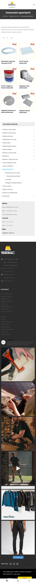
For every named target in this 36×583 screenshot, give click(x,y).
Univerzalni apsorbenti (13, 176)
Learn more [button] (16, 574)
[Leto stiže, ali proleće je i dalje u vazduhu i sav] (18, 399)
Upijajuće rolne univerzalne (24, 87)
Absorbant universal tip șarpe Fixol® (8, 62)
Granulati (8, 179)
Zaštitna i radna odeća (9, 129)
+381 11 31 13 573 (8, 271)
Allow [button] (24, 578)
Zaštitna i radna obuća (9, 133)
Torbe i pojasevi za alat (9, 163)
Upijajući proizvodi (14, 16)
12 (3, 38)
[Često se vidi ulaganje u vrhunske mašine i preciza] (18, 468)
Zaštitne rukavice (8, 136)
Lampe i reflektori (8, 166)
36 (11, 38)
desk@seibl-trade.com (9, 278)
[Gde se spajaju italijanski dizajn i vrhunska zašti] (18, 538)
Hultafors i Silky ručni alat (10, 159)
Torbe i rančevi (7, 186)
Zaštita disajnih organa (9, 146)
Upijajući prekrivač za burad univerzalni (8, 111)
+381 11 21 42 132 (8, 268)
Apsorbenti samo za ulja (12, 173)
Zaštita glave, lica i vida (9, 139)
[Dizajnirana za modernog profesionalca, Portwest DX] (18, 503)
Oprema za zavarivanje (9, 153)
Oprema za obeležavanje (10, 193)
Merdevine (6, 156)
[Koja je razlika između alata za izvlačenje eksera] (18, 364)
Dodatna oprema (8, 189)
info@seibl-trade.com (8, 233)
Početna (5, 16)
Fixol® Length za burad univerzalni (7, 87)
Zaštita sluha (6, 143)
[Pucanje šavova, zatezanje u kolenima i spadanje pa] (18, 434)
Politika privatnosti (8, 281)
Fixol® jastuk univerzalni (23, 62)
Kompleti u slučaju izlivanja (13, 183)
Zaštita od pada (7, 149)
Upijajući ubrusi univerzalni (24, 111)
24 (7, 38)
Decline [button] (10, 578)
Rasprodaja (6, 196)
